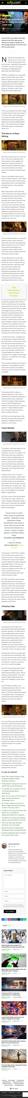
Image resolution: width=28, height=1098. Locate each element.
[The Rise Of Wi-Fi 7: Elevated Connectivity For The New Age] (14, 984)
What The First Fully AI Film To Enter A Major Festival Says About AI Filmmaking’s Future (14, 798)
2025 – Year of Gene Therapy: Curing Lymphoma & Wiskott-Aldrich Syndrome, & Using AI (13, 779)
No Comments (21, 28)
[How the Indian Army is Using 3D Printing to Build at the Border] (14, 1056)
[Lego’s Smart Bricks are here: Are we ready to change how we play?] (14, 1008)
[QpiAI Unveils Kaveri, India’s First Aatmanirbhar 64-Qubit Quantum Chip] (14, 936)
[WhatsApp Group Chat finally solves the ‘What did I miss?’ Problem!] (14, 960)
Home (3, 7)
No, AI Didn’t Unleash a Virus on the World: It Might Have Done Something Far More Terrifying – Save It (13, 805)
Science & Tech (6, 15)
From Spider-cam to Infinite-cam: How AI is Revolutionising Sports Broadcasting (13, 791)
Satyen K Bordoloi (11, 28)
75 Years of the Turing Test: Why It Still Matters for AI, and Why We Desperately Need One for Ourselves (14, 813)
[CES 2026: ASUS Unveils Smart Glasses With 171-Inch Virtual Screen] (14, 1032)
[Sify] (14, 2)
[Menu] (3, 2)
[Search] (25, 2)
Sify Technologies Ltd (12, 1095)
